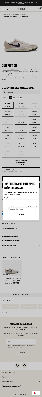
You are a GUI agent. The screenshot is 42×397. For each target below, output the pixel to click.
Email (6, 198)
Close (37, 179)
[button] (36, 393)
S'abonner (21, 214)
